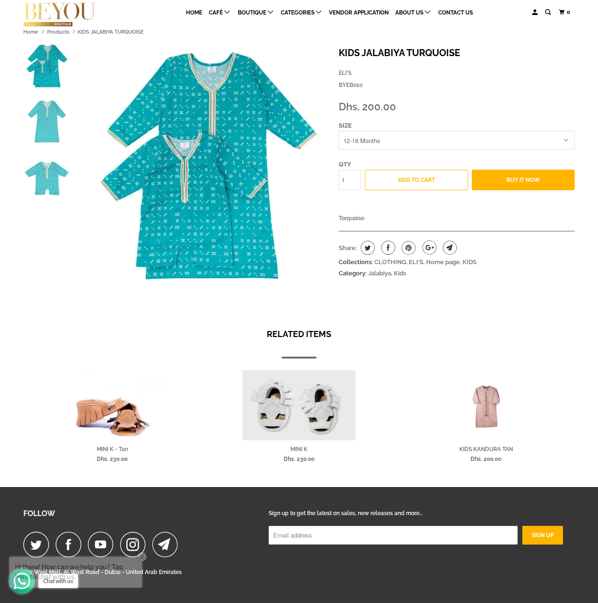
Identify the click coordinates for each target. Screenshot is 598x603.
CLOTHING (390, 262)
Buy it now (523, 180)
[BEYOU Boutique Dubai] (71, 14)
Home (194, 12)
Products (58, 32)
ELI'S (345, 73)
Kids (400, 273)
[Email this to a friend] (449, 248)
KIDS (470, 262)
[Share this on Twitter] (366, 248)
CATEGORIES (298, 12)
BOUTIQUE (253, 12)
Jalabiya (379, 273)
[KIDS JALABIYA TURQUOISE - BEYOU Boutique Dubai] (207, 165)
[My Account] (535, 12)
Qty (345, 164)
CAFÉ (216, 12)
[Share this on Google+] (428, 248)
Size (345, 125)
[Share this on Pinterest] (407, 248)
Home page (443, 262)
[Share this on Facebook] (387, 248)
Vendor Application (359, 12)
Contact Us (455, 12)
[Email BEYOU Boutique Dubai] (167, 544)
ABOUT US (410, 12)
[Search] (548, 12)
